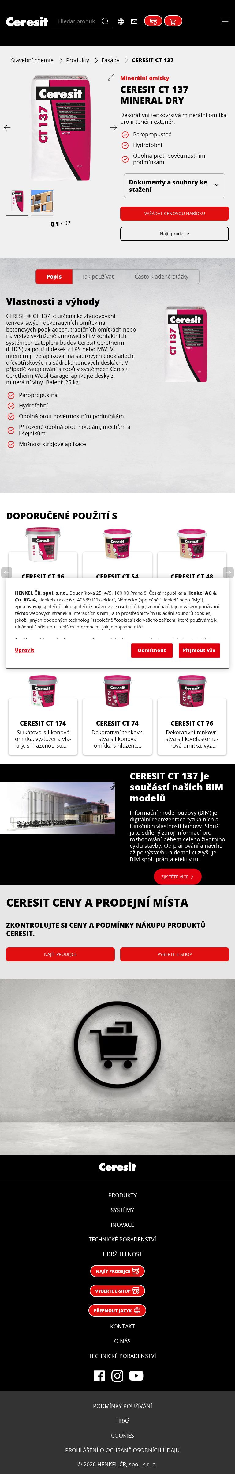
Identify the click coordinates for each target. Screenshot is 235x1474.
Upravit (24, 650)
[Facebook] (99, 1376)
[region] (117, 623)
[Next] (112, 128)
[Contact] (134, 21)
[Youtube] (136, 1376)
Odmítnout (152, 650)
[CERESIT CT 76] (192, 714)
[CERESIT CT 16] (43, 567)
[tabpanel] (117, 386)
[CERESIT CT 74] (117, 714)
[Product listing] (173, 22)
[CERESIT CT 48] (192, 567)
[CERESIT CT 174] (43, 714)
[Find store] (153, 22)
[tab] (54, 277)
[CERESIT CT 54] (117, 567)
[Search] (106, 21)
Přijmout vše (199, 650)
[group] (60, 151)
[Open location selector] (121, 21)
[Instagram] (117, 1376)
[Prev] (8, 128)
